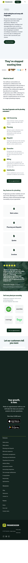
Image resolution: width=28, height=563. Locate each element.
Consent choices (12, 531)
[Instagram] (9, 536)
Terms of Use (18, 532)
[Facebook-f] (3, 536)
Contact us (5, 496)
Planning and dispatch (8, 448)
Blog (4, 490)
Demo (4, 505)
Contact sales (6, 511)
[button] (25, 2)
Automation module (8, 466)
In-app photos (6, 475)
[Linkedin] (6, 536)
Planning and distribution (9, 457)
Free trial (5, 508)
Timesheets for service (8, 460)
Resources (5, 493)
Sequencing (5, 478)
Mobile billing (6, 463)
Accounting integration (8, 469)
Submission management (9, 454)
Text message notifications (9, 472)
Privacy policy (18, 529)
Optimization (6, 481)
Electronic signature (8, 451)
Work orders (6, 442)
